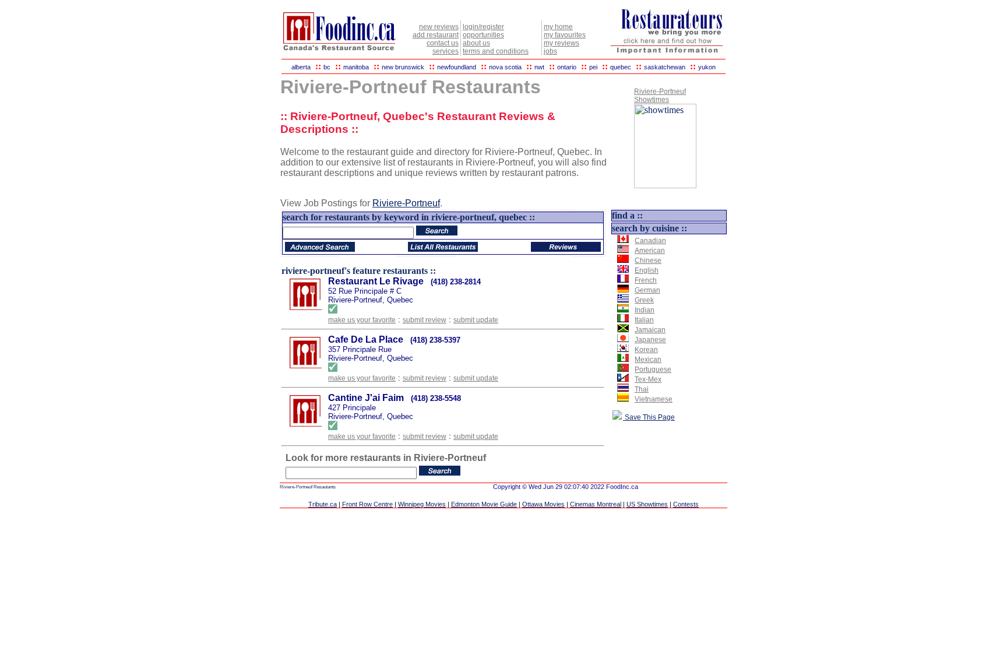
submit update (475, 320)
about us (476, 43)
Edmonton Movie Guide (484, 504)
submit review (424, 320)
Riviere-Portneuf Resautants (308, 487)
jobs (550, 51)
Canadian (650, 241)
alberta (301, 67)
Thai (642, 389)
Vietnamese (653, 399)
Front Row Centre (367, 504)
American (650, 251)
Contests (686, 504)
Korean (646, 350)
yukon (707, 67)
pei (593, 67)
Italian (644, 320)
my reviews (561, 43)
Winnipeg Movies (422, 504)
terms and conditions (496, 51)
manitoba (356, 67)
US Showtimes (647, 504)
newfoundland (456, 67)
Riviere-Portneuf (406, 203)
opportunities (483, 35)
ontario (566, 67)
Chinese (648, 260)
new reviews (439, 27)
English (647, 270)
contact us (443, 43)
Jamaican (650, 330)
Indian (644, 310)
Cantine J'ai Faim (366, 398)
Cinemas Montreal (595, 504)
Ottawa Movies (543, 504)
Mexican (648, 360)
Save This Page (649, 417)
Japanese (650, 340)
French (646, 280)
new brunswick (403, 67)
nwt (539, 67)
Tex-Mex (648, 379)
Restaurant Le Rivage (376, 281)
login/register (483, 27)
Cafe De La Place (365, 339)
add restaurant (436, 35)
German (647, 290)
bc (326, 67)
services (445, 51)
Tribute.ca (322, 504)
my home (558, 27)
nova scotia (505, 67)
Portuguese (653, 369)
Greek (644, 300)
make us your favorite (362, 320)
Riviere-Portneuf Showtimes (660, 95)
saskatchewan (664, 67)
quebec (620, 67)
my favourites (565, 35)
